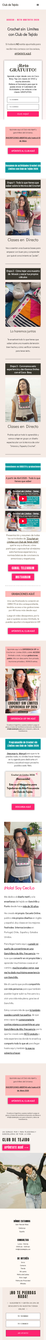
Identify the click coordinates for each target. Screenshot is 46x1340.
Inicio (23, 1262)
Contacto (23, 1265)
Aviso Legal (23, 1277)
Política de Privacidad (23, 1280)
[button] (38, 5)
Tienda (23, 1268)
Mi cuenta (23, 1271)
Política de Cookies (23, 1274)
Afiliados (23, 1283)
